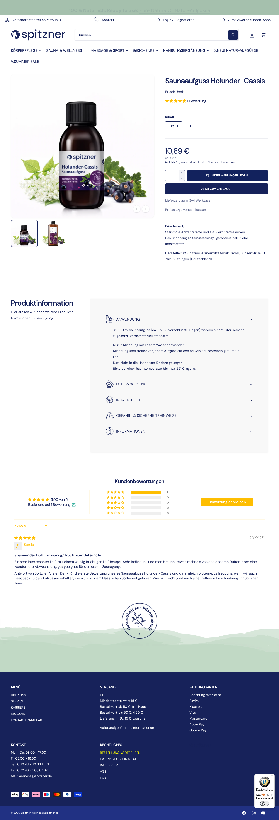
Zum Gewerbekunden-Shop (249, 20)
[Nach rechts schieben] (145, 208)
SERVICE (17, 701)
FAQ (103, 778)
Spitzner (26, 813)
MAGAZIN (18, 714)
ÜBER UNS (18, 695)
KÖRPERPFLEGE (24, 50)
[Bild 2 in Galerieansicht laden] (53, 233)
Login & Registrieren (178, 20)
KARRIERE (18, 707)
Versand (186, 162)
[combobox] (157, 35)
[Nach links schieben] (136, 208)
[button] (26, 50)
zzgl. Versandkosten (191, 209)
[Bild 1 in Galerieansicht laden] (24, 233)
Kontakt (108, 20)
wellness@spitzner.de (35, 776)
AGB (103, 771)
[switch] (264, 803)
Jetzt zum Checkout (216, 189)
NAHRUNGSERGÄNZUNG (184, 50)
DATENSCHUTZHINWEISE (118, 759)
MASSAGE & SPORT (107, 50)
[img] (24, 538)
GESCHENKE (144, 50)
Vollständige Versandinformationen (127, 727)
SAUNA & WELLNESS (64, 50)
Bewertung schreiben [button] (227, 502)
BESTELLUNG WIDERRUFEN (120, 753)
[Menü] (272, 776)
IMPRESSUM (109, 765)
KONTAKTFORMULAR (26, 720)
